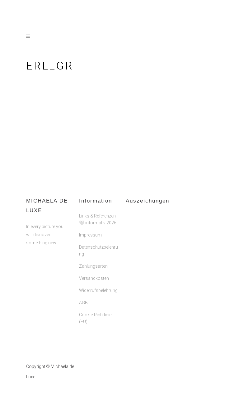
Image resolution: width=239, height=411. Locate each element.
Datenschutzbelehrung (98, 250)
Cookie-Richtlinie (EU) (95, 318)
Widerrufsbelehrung (98, 290)
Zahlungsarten (93, 266)
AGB (83, 302)
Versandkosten (94, 278)
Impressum (90, 234)
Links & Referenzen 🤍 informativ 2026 (97, 219)
